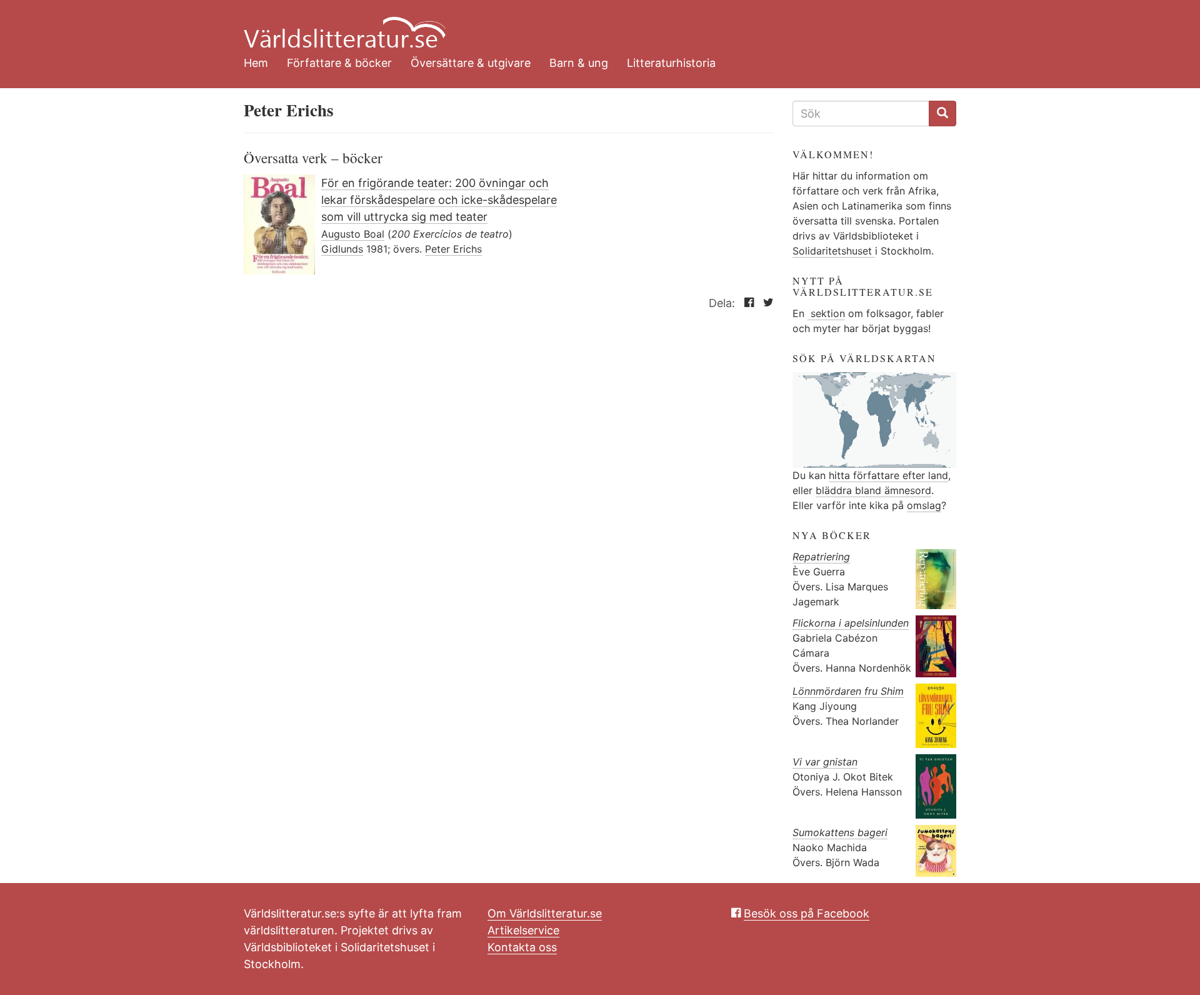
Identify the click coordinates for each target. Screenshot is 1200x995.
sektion (826, 313)
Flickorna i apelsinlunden (850, 623)
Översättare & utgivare (471, 62)
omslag (924, 505)
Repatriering (821, 556)
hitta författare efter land (888, 475)
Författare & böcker (339, 62)
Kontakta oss (522, 947)
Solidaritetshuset (833, 251)
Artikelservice (523, 930)
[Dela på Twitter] (765, 303)
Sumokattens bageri (840, 832)
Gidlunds (342, 249)
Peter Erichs (453, 249)
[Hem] (590, 25)
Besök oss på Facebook (806, 913)
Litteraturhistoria (671, 62)
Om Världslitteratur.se (545, 913)
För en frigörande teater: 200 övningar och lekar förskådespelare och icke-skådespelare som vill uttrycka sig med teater (439, 199)
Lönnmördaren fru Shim (848, 691)
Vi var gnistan (825, 761)
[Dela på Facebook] (746, 303)
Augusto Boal (352, 234)
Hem (256, 62)
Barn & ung (578, 62)
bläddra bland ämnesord (873, 490)
